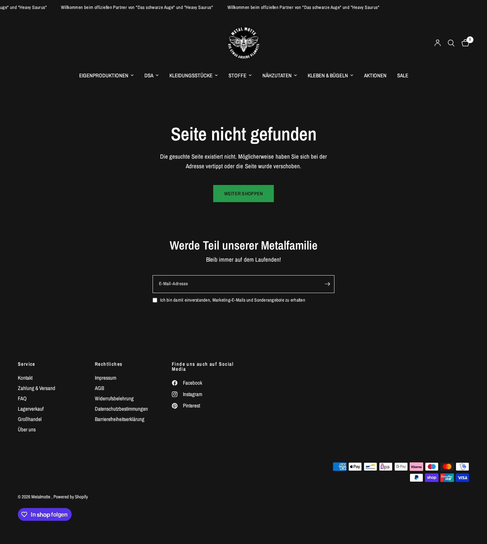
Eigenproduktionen (103, 75)
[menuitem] (106, 75)
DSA (148, 75)
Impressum (105, 377)
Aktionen (375, 75)
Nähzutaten (277, 75)
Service (26, 363)
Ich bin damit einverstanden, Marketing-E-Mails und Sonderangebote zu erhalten (232, 300)
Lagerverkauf (30, 408)
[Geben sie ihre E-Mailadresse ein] (327, 284)
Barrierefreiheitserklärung (119, 419)
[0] (463, 43)
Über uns (27, 429)
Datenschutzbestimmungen (121, 408)
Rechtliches (108, 363)
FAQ (22, 398)
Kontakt (25, 377)
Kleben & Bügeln (328, 75)
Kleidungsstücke (190, 75)
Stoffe (237, 75)
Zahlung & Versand (36, 388)
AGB (99, 388)
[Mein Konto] (437, 43)
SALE (402, 75)
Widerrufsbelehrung (114, 398)
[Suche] (451, 43)
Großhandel (30, 419)
